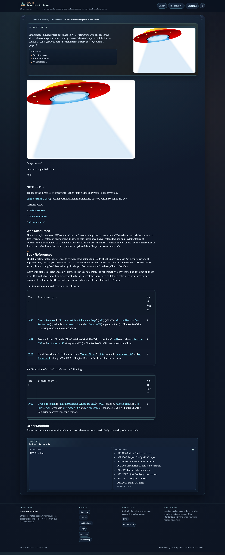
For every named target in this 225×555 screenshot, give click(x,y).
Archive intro (85, 523)
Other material (37, 222)
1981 (30, 339)
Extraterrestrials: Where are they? (78, 320)
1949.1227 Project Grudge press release (137, 474)
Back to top (85, 539)
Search (162, 6)
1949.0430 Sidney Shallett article (134, 453)
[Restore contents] (202, 17)
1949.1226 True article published (133, 470)
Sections (192, 6)
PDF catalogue (176, 6)
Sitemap (84, 534)
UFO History (44, 20)
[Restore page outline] (23, 17)
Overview (84, 512)
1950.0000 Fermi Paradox (130, 482)
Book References (38, 216)
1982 (30, 320)
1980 (30, 354)
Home (35, 20)
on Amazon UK (93, 324)
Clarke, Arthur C (35, 198)
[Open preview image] (164, 49)
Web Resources (37, 210)
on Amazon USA (71, 324)
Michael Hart (123, 320)
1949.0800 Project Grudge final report (136, 457)
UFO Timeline (56, 20)
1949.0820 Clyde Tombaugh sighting (136, 461)
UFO (125, 519)
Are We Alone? (88, 354)
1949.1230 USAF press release (132, 478)
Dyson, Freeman (47, 320)
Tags (82, 528)
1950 (47, 198)
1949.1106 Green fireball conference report (139, 465)
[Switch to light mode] (202, 5)
